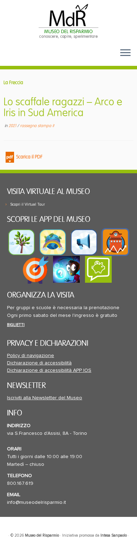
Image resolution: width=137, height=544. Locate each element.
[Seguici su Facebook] (13, 58)
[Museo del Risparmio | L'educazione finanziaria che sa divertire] (68, 21)
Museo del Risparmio (42, 535)
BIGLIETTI (16, 325)
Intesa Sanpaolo (113, 535)
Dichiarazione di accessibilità (39, 363)
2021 (12, 126)
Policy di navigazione (30, 355)
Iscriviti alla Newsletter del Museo (44, 397)
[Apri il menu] (125, 53)
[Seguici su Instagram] (47, 58)
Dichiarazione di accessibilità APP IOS (49, 370)
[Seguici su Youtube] (24, 58)
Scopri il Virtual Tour (27, 204)
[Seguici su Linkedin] (36, 58)
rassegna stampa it (37, 126)
